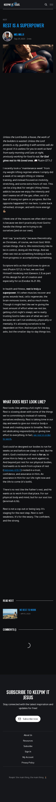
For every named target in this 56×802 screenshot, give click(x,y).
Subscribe (28, 746)
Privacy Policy (28, 762)
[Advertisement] (28, 105)
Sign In (28, 751)
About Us (28, 735)
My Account (28, 757)
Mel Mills (19, 34)
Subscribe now (30, 718)
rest (5, 20)
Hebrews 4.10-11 (12, 470)
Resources (28, 740)
